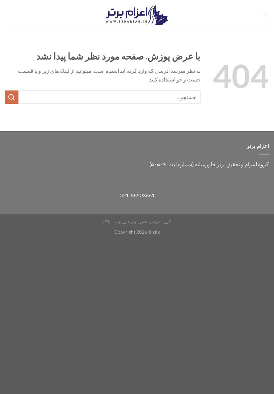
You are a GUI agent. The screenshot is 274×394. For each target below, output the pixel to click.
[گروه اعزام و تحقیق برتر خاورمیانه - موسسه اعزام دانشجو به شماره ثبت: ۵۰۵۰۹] (137, 15)
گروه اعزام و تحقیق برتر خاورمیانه (143, 221)
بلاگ (106, 221)
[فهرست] (265, 15)
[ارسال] (11, 97)
